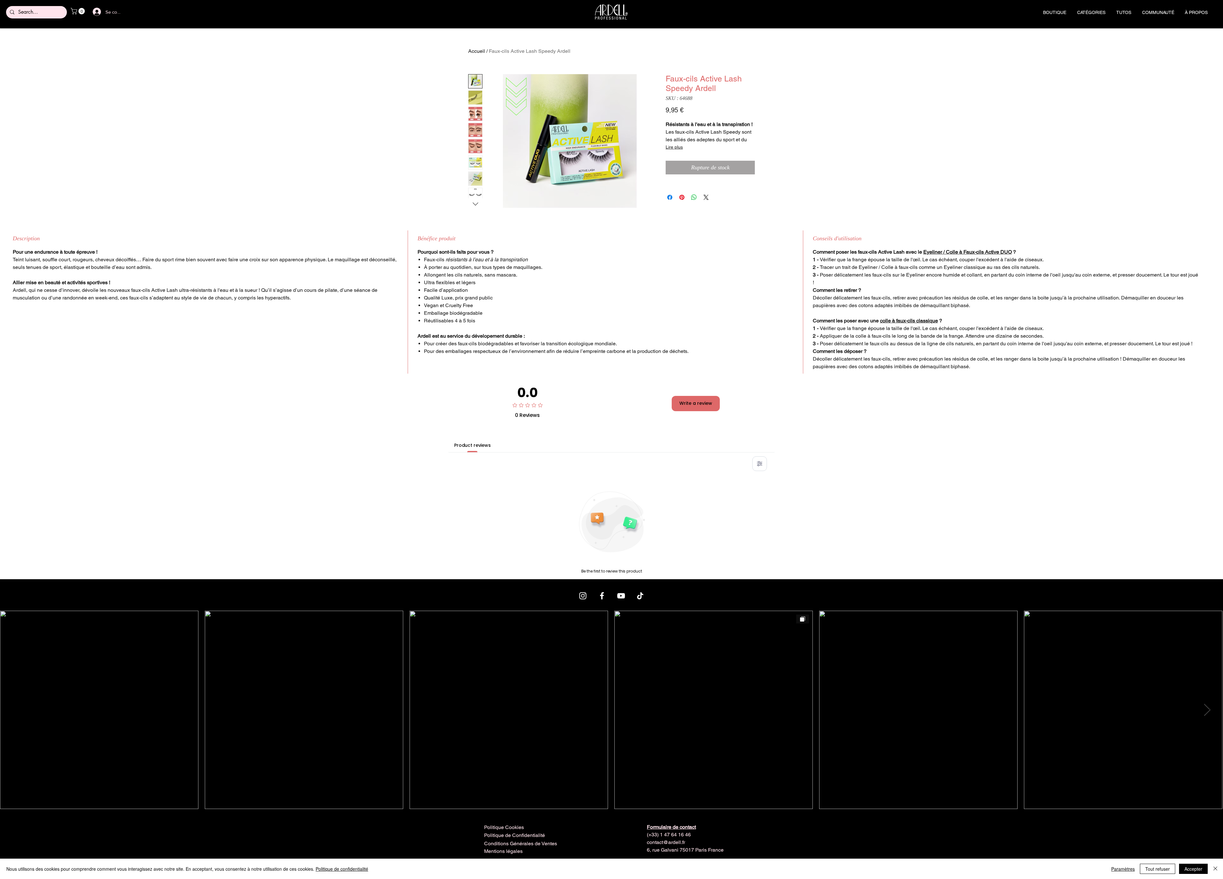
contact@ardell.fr (666, 842)
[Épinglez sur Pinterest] (682, 197)
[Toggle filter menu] (759, 463)
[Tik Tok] (640, 596)
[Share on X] (706, 197)
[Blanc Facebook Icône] (602, 596)
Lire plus (674, 147)
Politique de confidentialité (342, 869)
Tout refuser (1157, 869)
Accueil (476, 51)
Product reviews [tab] (472, 445)
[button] (78, 11)
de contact (671, 827)
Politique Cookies (504, 827)
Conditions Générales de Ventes (520, 843)
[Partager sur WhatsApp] (694, 197)
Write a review (695, 403)
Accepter (1193, 869)
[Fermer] (1215, 869)
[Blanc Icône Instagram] (583, 596)
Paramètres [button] (1123, 869)
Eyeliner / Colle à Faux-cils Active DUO (967, 252)
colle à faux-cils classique (909, 321)
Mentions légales (503, 851)
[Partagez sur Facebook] (670, 197)
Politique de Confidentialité (514, 835)
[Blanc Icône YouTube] (621, 596)
